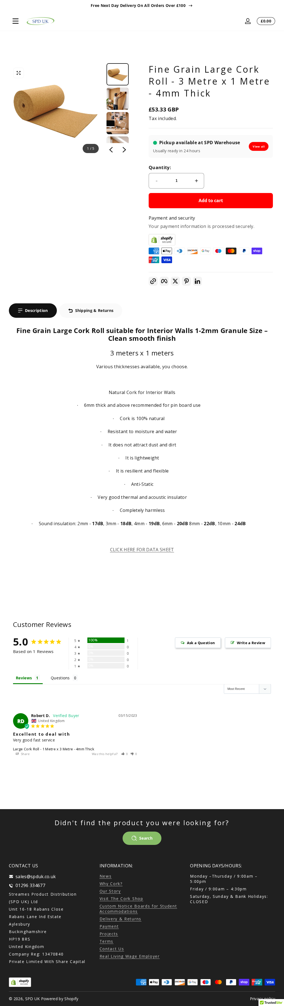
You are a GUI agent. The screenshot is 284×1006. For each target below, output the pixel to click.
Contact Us (112, 948)
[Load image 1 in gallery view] (117, 74)
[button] (18, 73)
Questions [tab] (60, 677)
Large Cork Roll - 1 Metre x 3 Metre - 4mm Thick (53, 748)
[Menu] (15, 21)
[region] (142, 5)
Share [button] (25, 754)
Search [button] (146, 838)
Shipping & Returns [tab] (94, 310)
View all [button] (259, 146)
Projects (109, 933)
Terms (106, 941)
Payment (109, 926)
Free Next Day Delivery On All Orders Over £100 (138, 5)
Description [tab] (36, 310)
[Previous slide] (111, 149)
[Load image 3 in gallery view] (117, 123)
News (106, 876)
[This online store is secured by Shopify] (211, 239)
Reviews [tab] (24, 677)
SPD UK (32, 998)
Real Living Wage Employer (130, 956)
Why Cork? (111, 883)
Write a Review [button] (251, 642)
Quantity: (160, 167)
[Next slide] (124, 149)
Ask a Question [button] (201, 642)
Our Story (110, 891)
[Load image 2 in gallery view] (117, 99)
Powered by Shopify (59, 998)
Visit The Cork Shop (121, 898)
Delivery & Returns (120, 918)
